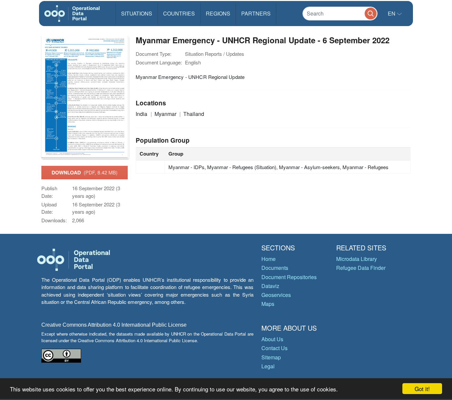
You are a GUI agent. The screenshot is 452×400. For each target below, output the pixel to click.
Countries (179, 13)
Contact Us (274, 348)
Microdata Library (356, 259)
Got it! (422, 388)
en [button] (392, 13)
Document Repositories (289, 277)
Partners (256, 13)
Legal (268, 366)
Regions (218, 13)
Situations (136, 13)
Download (85, 172)
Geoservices (276, 295)
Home (268, 259)
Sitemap (271, 357)
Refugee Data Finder (360, 268)
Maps (267, 304)
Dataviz (270, 286)
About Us (272, 339)
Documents (274, 268)
